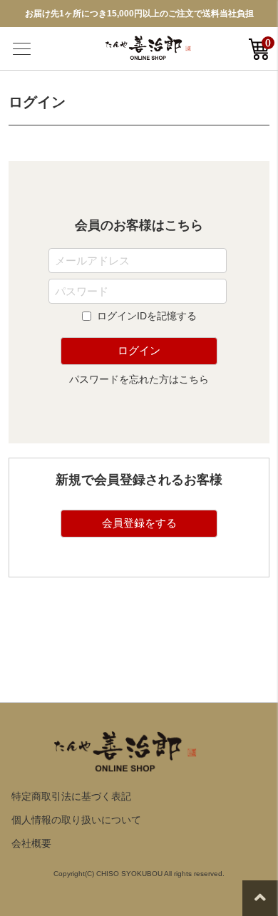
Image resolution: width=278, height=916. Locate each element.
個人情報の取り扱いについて (76, 819)
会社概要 (31, 843)
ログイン (139, 350)
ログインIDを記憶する (147, 315)
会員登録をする (139, 523)
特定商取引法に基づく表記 (71, 796)
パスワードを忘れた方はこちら (139, 379)
